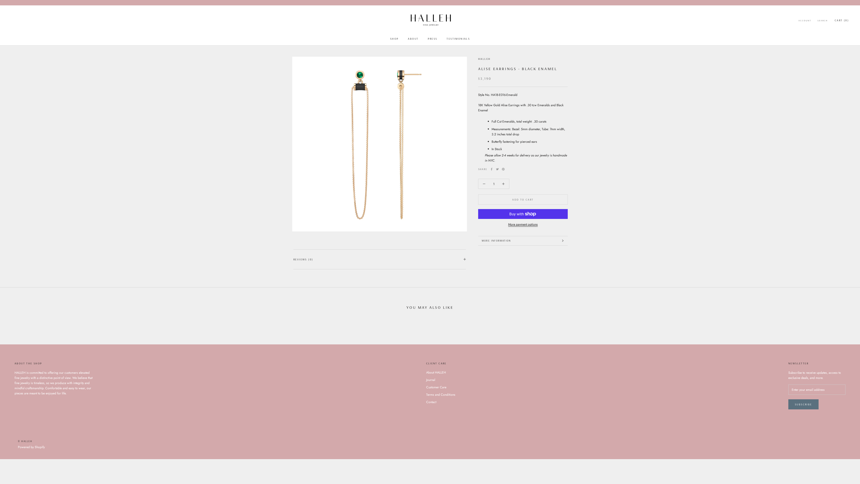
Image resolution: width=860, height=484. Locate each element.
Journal (430, 380)
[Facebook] (491, 169)
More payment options (523, 224)
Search (822, 20)
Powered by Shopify (31, 447)
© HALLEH (25, 441)
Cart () (842, 20)
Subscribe (803, 404)
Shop (394, 38)
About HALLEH (436, 372)
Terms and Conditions (440, 394)
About (413, 38)
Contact (431, 402)
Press (432, 38)
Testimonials (458, 38)
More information (496, 240)
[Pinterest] (503, 169)
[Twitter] (497, 169)
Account (804, 20)
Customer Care (436, 387)
